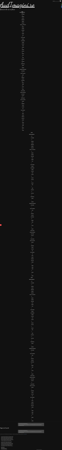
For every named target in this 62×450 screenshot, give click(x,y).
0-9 (31, 281)
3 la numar (2, 441)
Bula (32, 306)
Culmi (23, 45)
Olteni (32, 225)
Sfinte (23, 113)
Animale (23, 21)
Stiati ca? (23, 118)
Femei (23, 57)
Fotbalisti (32, 189)
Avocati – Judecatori (23, 24)
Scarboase (23, 103)
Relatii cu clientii (23, 99)
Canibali (32, 166)
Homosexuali (23, 63)
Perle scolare (23, 90)
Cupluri (23, 47)
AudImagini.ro (17, 4)
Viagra (23, 130)
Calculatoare (23, 37)
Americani (23, 19)
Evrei (23, 55)
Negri (23, 84)
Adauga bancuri (22, 12)
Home (22, 11)
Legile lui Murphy (23, 73)
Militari (32, 215)
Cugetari (32, 316)
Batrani (23, 28)
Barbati (9, 442)
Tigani (32, 267)
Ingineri (23, 67)
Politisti (23, 95)
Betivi (4, 443)
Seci (22, 108)
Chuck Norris (23, 40)
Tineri (23, 125)
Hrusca (23, 65)
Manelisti (23, 77)
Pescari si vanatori (23, 92)
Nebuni (32, 220)
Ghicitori (23, 61)
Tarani (23, 122)
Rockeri (23, 101)
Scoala (23, 105)
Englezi (23, 53)
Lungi (32, 210)
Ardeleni (2, 442)
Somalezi (23, 116)
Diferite (23, 49)
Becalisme (23, 30)
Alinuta (6, 441)
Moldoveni (22, 80)
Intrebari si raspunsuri (23, 69)
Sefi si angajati (32, 252)
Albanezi (23, 16)
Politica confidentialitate (4, 448)
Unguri (32, 272)
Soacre (32, 257)
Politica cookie (2, 447)
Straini (2, 440)
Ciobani (23, 42)
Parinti (9, 437)
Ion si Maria (2, 436)
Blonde (23, 33)
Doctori (23, 51)
